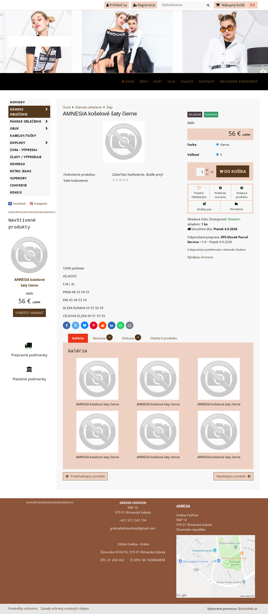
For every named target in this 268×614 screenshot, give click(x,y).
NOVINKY (17, 102)
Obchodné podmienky (239, 81)
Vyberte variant (29, 313)
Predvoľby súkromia (22, 608)
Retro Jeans (20, 171)
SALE (171, 81)
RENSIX (16, 192)
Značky (187, 81)
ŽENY (144, 81)
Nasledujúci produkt (231, 476)
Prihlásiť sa (118, 5)
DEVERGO (17, 164)
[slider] (120, 180)
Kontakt (206, 81)
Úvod (129, 81)
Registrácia (146, 5)
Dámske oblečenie (19, 111)
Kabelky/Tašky (23, 135)
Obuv (14, 128)
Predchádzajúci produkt (88, 476)
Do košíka (234, 171)
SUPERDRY (18, 178)
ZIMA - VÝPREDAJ (23, 150)
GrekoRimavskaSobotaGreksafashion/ (32, 212)
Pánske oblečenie (25, 121)
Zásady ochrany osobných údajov (65, 608)
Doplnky (17, 143)
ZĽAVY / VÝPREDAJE (26, 157)
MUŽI (158, 81)
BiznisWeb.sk (247, 608)
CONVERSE (18, 185)
